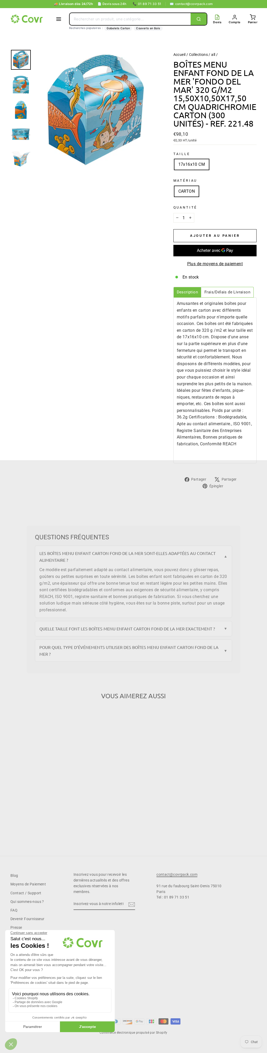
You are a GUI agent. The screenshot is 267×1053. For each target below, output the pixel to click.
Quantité (185, 207)
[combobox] (130, 19)
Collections (198, 54)
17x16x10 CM (191, 164)
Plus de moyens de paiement (215, 263)
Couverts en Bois (148, 28)
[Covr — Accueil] (27, 19)
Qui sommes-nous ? (27, 902)
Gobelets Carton (118, 28)
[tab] (187, 292)
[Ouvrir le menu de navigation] (58, 19)
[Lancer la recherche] (199, 19)
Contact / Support (25, 893)
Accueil (179, 54)
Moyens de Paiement (28, 884)
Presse (16, 927)
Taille (181, 154)
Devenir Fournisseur (27, 919)
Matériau (185, 180)
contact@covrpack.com (191, 4)
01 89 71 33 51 (147, 4)
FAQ (13, 910)
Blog (14, 875)
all (213, 54)
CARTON (186, 191)
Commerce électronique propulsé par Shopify (133, 1032)
